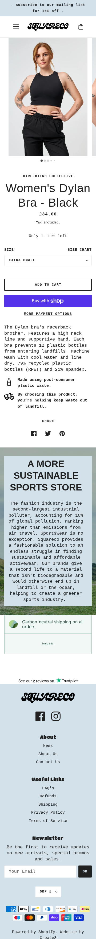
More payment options (48, 314)
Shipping (48, 804)
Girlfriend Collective (48, 176)
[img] (40, 716)
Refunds (48, 796)
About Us (48, 754)
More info (48, 643)
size (9, 250)
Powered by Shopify (33, 932)
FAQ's (48, 788)
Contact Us (48, 762)
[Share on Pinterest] (62, 434)
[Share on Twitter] (48, 434)
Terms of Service (48, 821)
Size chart (80, 250)
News (48, 746)
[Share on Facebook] (34, 434)
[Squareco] (48, 27)
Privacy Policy (48, 812)
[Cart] (80, 27)
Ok (85, 872)
